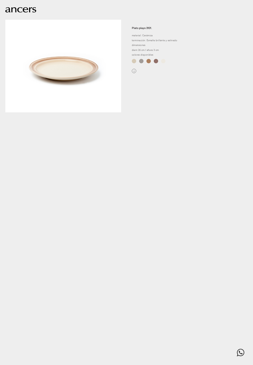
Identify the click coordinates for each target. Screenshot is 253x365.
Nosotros (209, 11)
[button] (240, 352)
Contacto (226, 11)
